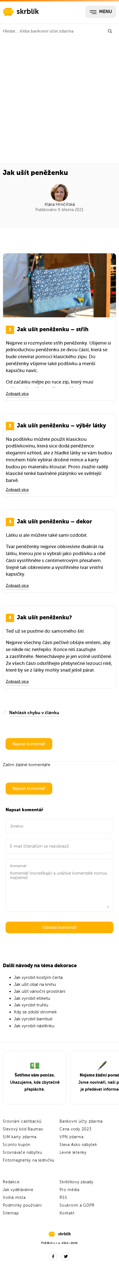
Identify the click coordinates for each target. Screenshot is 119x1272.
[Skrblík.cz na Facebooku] (53, 1256)
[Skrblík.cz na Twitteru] (65, 1256)
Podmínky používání (22, 1205)
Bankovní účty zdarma (81, 1121)
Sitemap (11, 1213)
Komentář (18, 866)
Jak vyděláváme (18, 1190)
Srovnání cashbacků (22, 1121)
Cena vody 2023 (76, 1129)
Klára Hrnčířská (60, 204)
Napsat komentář (28, 744)
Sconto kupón (16, 1145)
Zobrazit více (17, 394)
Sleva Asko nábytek (78, 1145)
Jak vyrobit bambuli (33, 1018)
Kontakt (67, 1213)
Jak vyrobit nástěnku (34, 1025)
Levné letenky (73, 1152)
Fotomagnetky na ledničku (29, 1160)
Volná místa (14, 1198)
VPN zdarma (72, 1137)
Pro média (69, 1190)
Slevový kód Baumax (23, 1129)
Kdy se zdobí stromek (35, 1011)
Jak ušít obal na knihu (35, 984)
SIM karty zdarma (20, 1137)
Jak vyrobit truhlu (31, 1005)
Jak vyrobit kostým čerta (38, 977)
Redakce (11, 1182)
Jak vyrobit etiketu (32, 998)
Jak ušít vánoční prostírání (39, 991)
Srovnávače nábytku (22, 1152)
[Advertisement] (59, 101)
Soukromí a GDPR (77, 1205)
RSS (63, 1198)
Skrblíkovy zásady (77, 1182)
